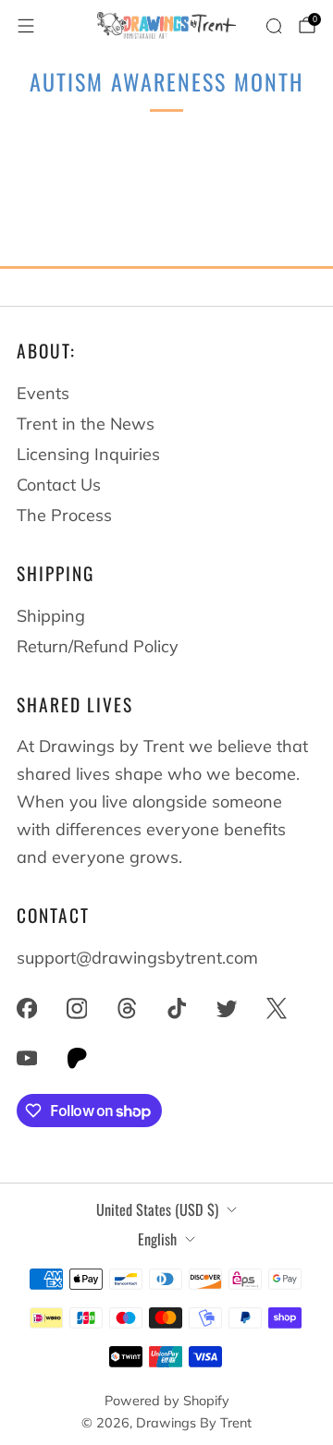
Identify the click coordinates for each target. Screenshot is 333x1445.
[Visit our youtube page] (27, 1058)
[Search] (274, 26)
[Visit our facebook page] (27, 1008)
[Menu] (26, 26)
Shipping (51, 615)
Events (43, 393)
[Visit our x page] (277, 1008)
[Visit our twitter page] (227, 1008)
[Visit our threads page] (127, 1008)
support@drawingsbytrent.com (137, 957)
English (157, 1239)
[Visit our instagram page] (77, 1008)
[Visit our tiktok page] (177, 1008)
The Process (64, 515)
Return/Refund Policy (98, 646)
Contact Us (59, 484)
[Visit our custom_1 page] (77, 1058)
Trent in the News (85, 423)
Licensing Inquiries (88, 454)
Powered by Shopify (167, 1400)
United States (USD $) (157, 1209)
